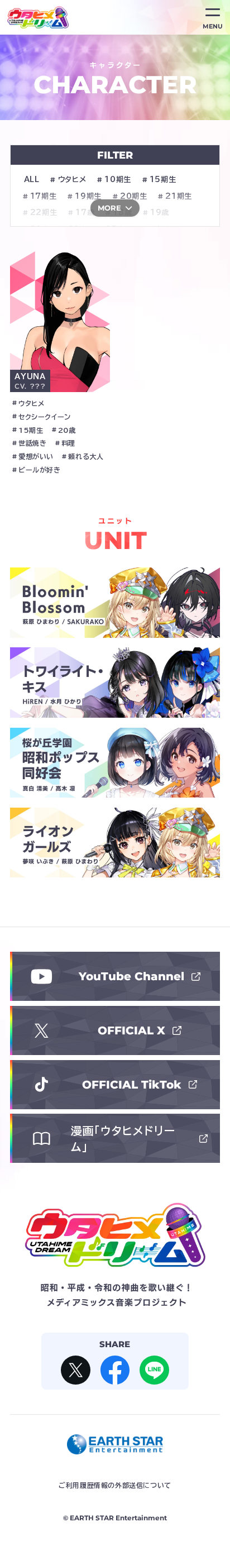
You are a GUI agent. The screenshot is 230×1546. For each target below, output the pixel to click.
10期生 (117, 179)
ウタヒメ (72, 179)
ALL (32, 179)
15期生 (163, 179)
